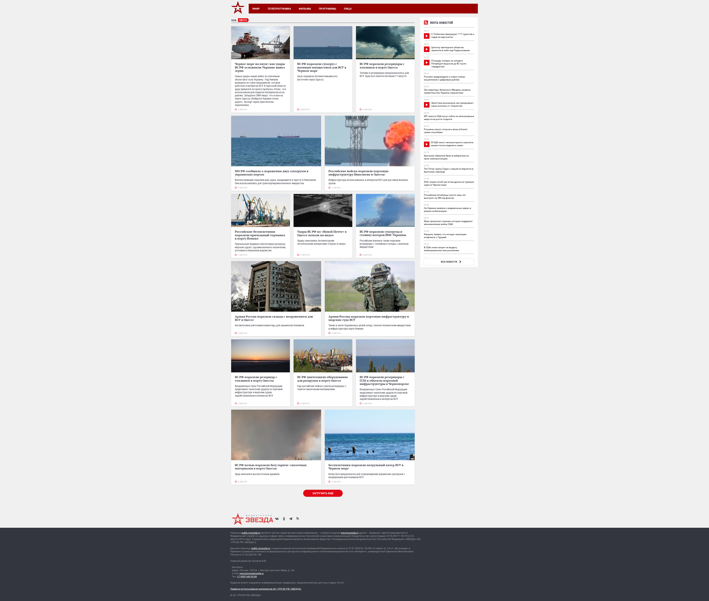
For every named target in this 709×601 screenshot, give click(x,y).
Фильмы (305, 8)
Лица (348, 8)
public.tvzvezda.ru (251, 532)
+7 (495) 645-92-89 (247, 576)
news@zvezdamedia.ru (251, 573)
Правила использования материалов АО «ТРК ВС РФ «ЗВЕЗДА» (265, 589)
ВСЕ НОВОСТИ (449, 261)
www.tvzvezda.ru (349, 532)
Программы (327, 8)
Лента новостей (441, 23)
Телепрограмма (279, 8)
